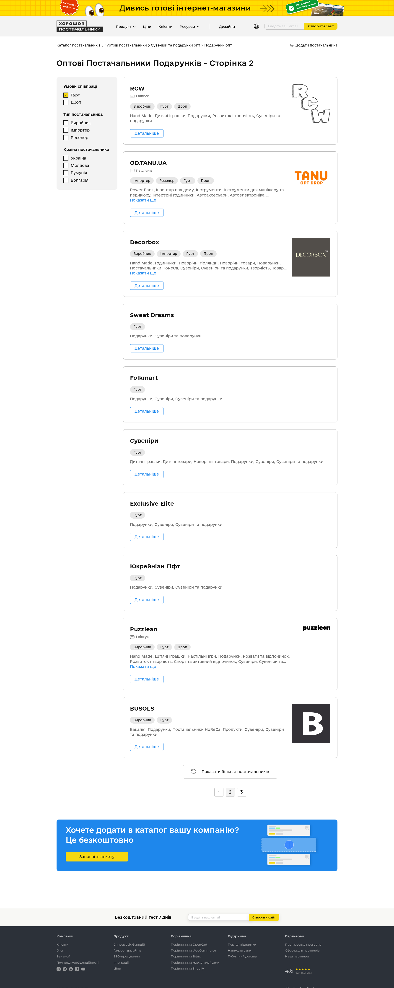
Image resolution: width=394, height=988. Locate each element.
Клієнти (165, 26)
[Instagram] (59, 969)
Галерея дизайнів (127, 950)
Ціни (147, 26)
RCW (137, 88)
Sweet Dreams (152, 315)
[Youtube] (83, 969)
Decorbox (144, 242)
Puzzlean (143, 629)
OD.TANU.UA (148, 162)
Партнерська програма (303, 944)
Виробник (81, 123)
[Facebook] (71, 969)
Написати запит (240, 950)
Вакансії (63, 956)
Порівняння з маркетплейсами (195, 962)
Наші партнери (297, 956)
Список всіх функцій (129, 944)
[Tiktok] (77, 969)
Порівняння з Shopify (187, 968)
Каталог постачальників (79, 45)
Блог (60, 950)
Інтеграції (121, 962)
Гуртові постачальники (126, 45)
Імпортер (80, 130)
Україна (78, 158)
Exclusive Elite (152, 503)
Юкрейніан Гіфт (155, 566)
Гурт (75, 95)
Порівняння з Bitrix (186, 956)
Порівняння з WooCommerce (193, 950)
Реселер (79, 137)
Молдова (80, 165)
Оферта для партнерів (302, 950)
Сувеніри (144, 440)
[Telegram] (65, 969)
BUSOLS (142, 708)
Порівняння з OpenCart (189, 944)
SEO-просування (127, 956)
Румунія (79, 173)
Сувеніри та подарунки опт (175, 45)
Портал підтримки (242, 944)
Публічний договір (242, 956)
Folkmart (144, 377)
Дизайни (227, 26)
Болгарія (79, 180)
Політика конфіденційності (78, 962)
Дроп (76, 102)
